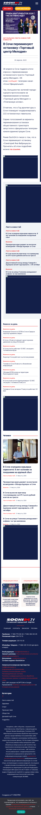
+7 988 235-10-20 (24, 645)
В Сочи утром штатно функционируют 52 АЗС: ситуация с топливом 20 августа (19, 381)
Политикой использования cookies (20, 808)
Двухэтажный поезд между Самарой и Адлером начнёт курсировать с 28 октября (23, 264)
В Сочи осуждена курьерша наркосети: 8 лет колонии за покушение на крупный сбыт (22, 235)
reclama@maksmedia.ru (10, 656)
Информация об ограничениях (13, 669)
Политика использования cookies (14, 671)
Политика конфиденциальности (24, 685)
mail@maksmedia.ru (9, 667)
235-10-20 (20, 641)
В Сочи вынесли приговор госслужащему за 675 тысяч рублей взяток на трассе (22, 255)
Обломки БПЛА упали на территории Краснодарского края (15, 373)
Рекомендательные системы (12, 674)
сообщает (13, 81)
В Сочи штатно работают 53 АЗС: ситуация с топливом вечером (18, 349)
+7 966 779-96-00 (17, 634)
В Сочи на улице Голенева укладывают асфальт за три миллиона (21, 273)
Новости (7, 40)
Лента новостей (22, 38)
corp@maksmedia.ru (19, 658)
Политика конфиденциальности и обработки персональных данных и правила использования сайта (19, 678)
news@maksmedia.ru (22, 652)
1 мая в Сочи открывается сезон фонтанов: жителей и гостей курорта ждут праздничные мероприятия (30, 601)
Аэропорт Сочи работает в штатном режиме (18, 357)
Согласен (21, 812)
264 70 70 (19, 636)
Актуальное (8, 38)
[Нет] (38, 806)
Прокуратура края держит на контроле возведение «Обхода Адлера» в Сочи (21, 245)
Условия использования (10, 687)
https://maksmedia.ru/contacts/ (27, 654)
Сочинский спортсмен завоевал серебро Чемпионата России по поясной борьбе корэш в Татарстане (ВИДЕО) (10, 603)
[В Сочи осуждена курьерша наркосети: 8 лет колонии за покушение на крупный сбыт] (20, 451)
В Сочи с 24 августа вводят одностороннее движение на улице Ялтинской (18, 341)
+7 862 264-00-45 (30, 634)
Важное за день (9, 329)
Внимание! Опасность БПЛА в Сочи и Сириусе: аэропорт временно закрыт (19, 332)
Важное (9, 242)
